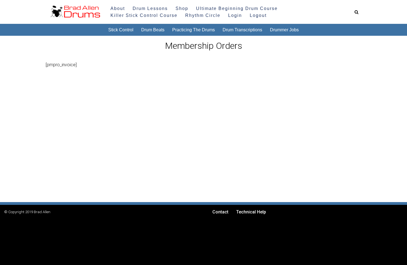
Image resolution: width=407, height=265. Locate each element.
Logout (258, 15)
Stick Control (120, 29)
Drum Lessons (150, 8)
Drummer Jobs (284, 29)
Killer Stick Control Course (143, 15)
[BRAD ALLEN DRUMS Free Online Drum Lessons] (73, 12)
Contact (220, 212)
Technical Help (251, 212)
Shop (182, 8)
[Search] (356, 12)
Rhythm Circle (202, 15)
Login (235, 15)
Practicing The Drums (193, 29)
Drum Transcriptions (242, 29)
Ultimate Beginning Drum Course (237, 8)
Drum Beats (152, 29)
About (117, 8)
